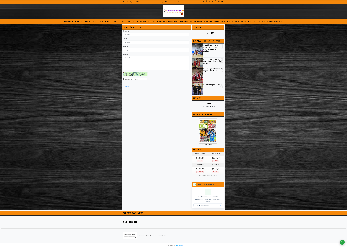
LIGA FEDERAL (126, 21)
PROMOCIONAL (247, 21)
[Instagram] (216, 1)
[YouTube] (222, 1)
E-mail (125, 46)
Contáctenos (158, 21)
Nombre (126, 31)
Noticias (208, 21)
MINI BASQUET (220, 21)
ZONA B (87, 21)
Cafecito (67, 21)
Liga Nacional (276, 21)
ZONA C (96, 21)
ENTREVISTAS (196, 21)
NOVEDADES (171, 21)
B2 (103, 21)
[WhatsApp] (206, 1)
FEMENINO (262, 21)
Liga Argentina (143, 21)
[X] (210, 1)
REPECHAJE (234, 21)
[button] (203, 1)
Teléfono (126, 39)
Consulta (126, 54)
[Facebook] (213, 1)
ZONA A (77, 21)
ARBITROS (184, 21)
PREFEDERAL (113, 21)
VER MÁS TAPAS (208, 145)
